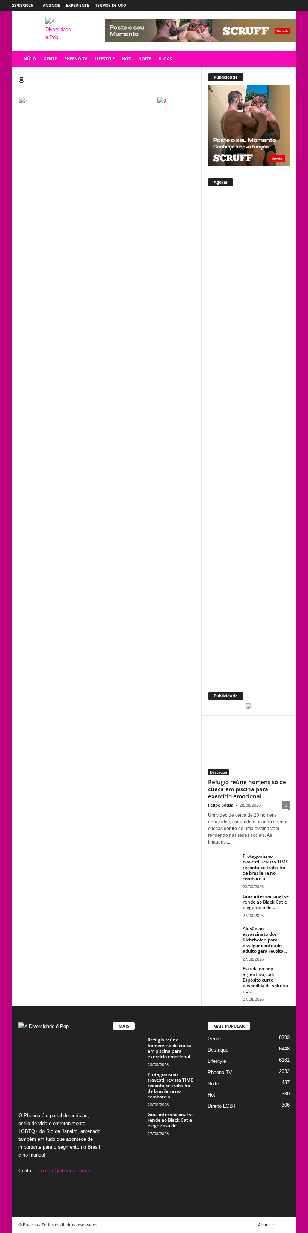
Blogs (165, 58)
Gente (214, 1038)
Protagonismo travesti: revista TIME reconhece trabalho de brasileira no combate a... (265, 867)
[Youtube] (290, 5)
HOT (126, 58)
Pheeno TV (220, 1072)
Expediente (77, 5)
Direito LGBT (222, 1106)
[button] (284, 59)
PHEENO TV (75, 58)
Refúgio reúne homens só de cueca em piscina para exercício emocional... (247, 789)
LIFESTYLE (105, 58)
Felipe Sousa (221, 805)
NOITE (144, 58)
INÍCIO (29, 58)
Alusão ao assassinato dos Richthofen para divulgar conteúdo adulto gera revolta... (265, 939)
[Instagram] (267, 5)
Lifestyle (217, 1061)
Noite (213, 1083)
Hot (211, 1095)
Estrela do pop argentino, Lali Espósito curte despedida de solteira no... (265, 979)
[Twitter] (278, 5)
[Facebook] (255, 5)
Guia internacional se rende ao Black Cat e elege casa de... (266, 902)
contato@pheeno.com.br (65, 1170)
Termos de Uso (110, 5)
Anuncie (51, 5)
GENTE (50, 58)
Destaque (218, 772)
